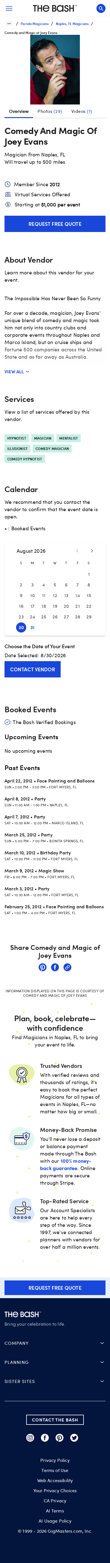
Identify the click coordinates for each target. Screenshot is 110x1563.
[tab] (50, 111)
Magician (43, 438)
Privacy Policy (54, 1460)
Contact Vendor (32, 669)
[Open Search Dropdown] (100, 8)
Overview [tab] (18, 111)
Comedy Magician (52, 448)
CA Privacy (55, 1500)
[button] (55, 72)
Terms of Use (54, 1470)
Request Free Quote (55, 223)
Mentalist (68, 438)
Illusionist (17, 448)
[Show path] (9, 23)
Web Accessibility (55, 1480)
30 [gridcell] (21, 627)
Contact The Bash (55, 1419)
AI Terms (55, 1511)
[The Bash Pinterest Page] (59, 1438)
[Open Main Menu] (9, 8)
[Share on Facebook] (55, 968)
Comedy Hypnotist (24, 459)
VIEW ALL (14, 371)
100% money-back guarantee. (65, 1164)
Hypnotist (16, 438)
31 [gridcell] (32, 627)
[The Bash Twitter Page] (74, 1438)
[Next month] (92, 551)
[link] (43, 968)
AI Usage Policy (55, 1521)
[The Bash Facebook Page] (45, 1438)
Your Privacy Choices (55, 1490)
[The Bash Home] (55, 8)
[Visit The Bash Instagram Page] (30, 1438)
